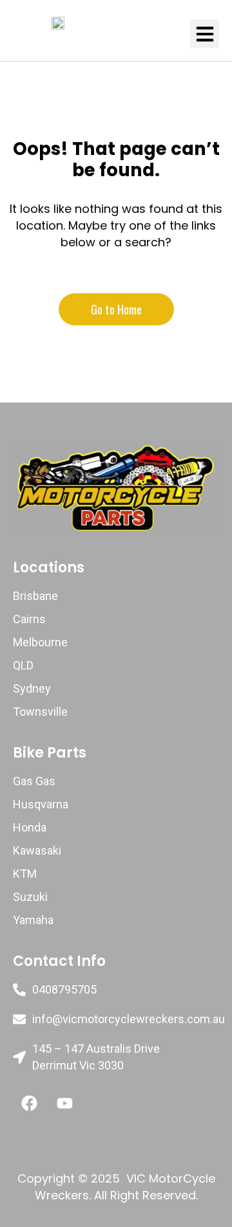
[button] (204, 33)
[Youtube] (64, 1103)
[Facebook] (29, 1103)
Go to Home (116, 309)
